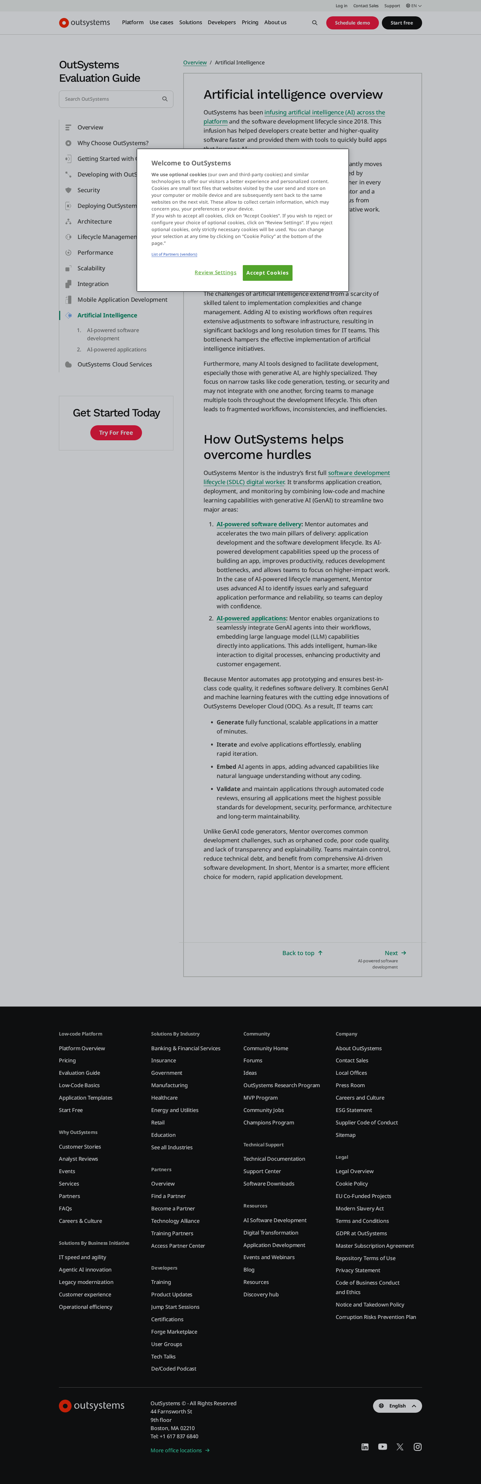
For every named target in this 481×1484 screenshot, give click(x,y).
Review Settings (216, 272)
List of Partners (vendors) (174, 254)
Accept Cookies (267, 272)
